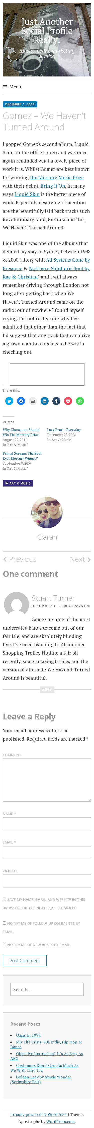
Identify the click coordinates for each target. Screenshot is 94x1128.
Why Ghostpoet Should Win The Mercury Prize (21, 432)
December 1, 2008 (20, 104)
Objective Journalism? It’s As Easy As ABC (46, 1056)
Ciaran (47, 537)
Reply (47, 690)
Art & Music (20, 483)
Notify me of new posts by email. (39, 944)
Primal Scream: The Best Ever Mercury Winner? (22, 456)
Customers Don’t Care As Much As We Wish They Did (44, 1068)
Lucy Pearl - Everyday (64, 429)
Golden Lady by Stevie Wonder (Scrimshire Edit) (40, 1079)
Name (9, 813)
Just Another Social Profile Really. (47, 31)
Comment (12, 754)
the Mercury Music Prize (57, 177)
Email (9, 842)
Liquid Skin (27, 194)
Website (10, 870)
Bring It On (53, 186)
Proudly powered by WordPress (38, 1114)
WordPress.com (60, 1121)
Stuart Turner (53, 597)
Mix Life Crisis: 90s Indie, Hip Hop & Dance (46, 1044)
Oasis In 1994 (28, 1035)
